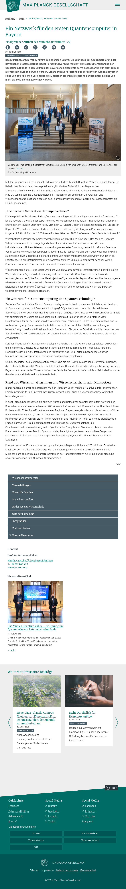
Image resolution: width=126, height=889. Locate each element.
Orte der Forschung (23, 513)
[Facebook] (7, 47)
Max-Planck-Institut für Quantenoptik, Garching (30, 560)
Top (114, 788)
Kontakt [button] (13, 549)
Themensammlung (90, 840)
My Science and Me (23, 499)
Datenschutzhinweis (67, 870)
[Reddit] (26, 47)
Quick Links (16, 800)
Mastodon (53, 811)
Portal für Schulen (22, 492)
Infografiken (19, 521)
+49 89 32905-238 (19, 564)
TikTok (52, 821)
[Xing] (44, 47)
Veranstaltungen (21, 485)
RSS (36, 847)
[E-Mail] (53, 47)
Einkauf (12, 821)
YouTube (90, 816)
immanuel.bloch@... (19, 567)
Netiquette (87, 821)
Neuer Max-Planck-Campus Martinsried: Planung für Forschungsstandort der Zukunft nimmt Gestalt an (36, 718)
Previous (9, 722)
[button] (118, 158)
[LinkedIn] (17, 47)
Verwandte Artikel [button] (19, 576)
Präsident (13, 805)
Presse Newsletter (89, 833)
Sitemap (34, 870)
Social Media (53, 800)
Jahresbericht (15, 816)
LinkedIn (52, 816)
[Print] (63, 47)
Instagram (90, 811)
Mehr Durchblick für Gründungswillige (82, 714)
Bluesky (52, 805)
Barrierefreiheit (88, 870)
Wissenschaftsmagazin (25, 478)
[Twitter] (35, 47)
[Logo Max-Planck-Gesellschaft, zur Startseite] (56, 6)
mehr (12, 650)
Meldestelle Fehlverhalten (22, 826)
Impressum (47, 870)
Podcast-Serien (21, 528)
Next (116, 722)
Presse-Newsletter (23, 535)
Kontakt (36, 833)
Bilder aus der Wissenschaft (28, 506)
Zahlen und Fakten (18, 811)
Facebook (90, 805)
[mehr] (20, 168)
